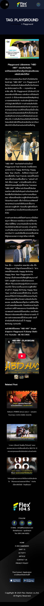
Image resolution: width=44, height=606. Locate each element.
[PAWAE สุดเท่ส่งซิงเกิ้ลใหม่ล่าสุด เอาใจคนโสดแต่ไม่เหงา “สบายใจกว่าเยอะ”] (22, 400)
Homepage (16, 24)
